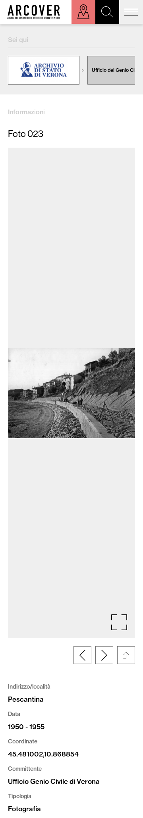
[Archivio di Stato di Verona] (43, 70)
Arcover (34, 12)
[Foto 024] (104, 655)
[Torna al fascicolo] (126, 655)
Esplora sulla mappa (83, 12)
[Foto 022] (82, 655)
